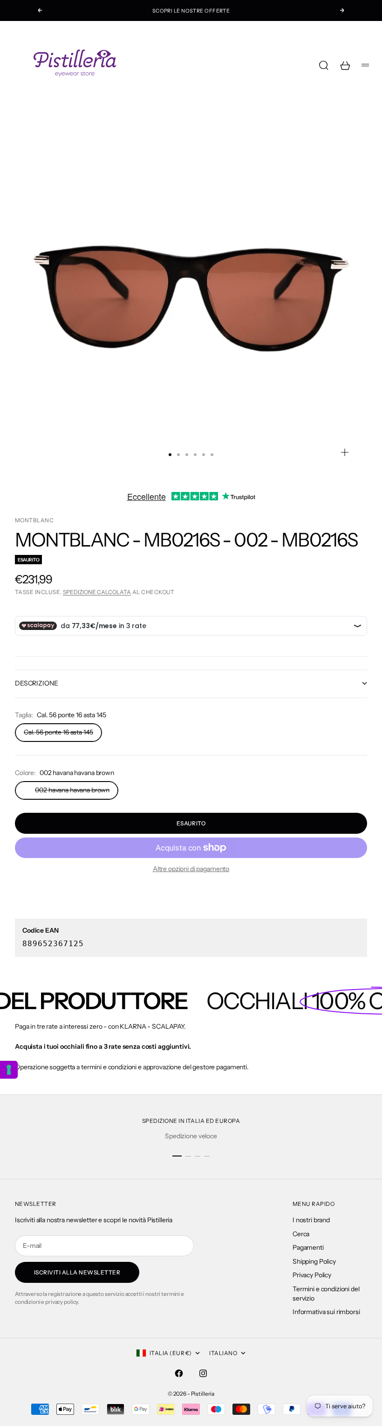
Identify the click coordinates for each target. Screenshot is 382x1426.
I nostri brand (311, 1220)
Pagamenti (308, 1247)
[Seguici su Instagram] (203, 1373)
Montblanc (34, 520)
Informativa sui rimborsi (326, 1312)
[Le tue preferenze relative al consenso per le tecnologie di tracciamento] (9, 1070)
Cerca (301, 1234)
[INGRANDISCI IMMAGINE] (344, 452)
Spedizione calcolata (97, 591)
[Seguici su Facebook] (179, 1373)
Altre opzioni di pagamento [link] (191, 869)
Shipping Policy (314, 1261)
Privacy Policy (312, 1275)
